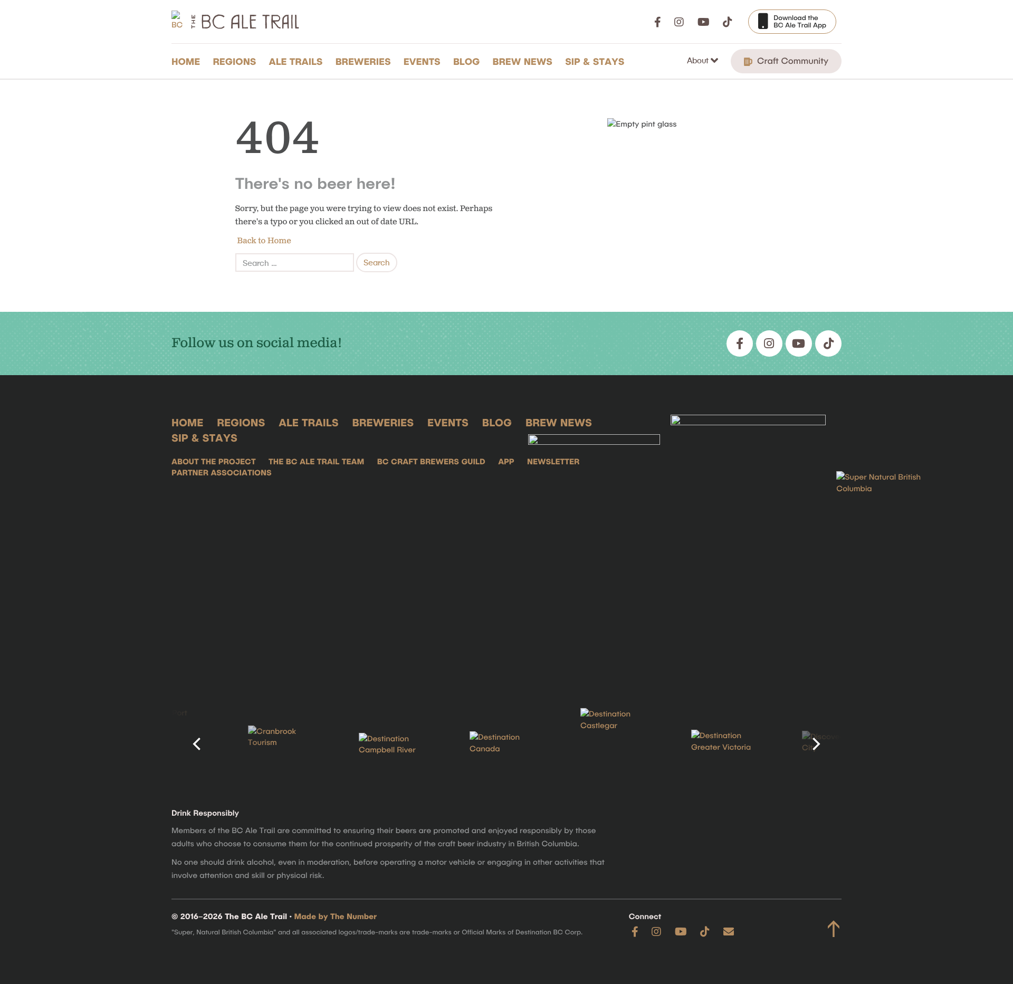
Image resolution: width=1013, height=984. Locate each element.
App (506, 461)
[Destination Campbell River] (396, 744)
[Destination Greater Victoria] (728, 744)
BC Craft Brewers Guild (431, 461)
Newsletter (553, 461)
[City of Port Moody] (174, 744)
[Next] (815, 743)
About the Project (213, 461)
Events (422, 61)
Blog (466, 61)
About (699, 60)
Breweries (363, 61)
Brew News (522, 61)
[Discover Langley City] (839, 744)
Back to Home (263, 240)
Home (185, 61)
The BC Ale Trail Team (316, 461)
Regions (234, 61)
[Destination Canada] (506, 744)
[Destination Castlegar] (617, 744)
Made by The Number (335, 916)
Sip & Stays (594, 61)
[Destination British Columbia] (889, 545)
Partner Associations (221, 472)
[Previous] (197, 743)
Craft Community (791, 60)
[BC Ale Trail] (594, 545)
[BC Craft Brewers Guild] (748, 545)
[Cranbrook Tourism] (285, 744)
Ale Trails (296, 61)
